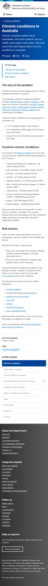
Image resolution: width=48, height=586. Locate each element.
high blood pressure (14, 307)
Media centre (7, 503)
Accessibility (7, 469)
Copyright (6, 472)
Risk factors (10, 77)
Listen (7, 56)
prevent (9, 276)
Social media (7, 484)
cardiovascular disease (27, 107)
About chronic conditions (13, 369)
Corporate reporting (10, 440)
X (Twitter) (6, 519)
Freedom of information (12, 447)
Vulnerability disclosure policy (14, 491)
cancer (14, 107)
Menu (9, 14)
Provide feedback (12, 549)
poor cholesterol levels (16, 311)
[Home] (24, 6)
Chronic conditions (12, 21)
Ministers (6, 437)
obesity (9, 304)
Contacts (7, 417)
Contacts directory (10, 453)
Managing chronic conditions (14, 387)
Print (17, 56)
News (6, 399)
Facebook (6, 513)
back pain (6, 107)
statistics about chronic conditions (24, 102)
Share (27, 56)
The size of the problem (15, 69)
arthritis (33, 104)
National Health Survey (26, 153)
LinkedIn (5, 516)
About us (6, 434)
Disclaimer (6, 475)
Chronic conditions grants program (16, 393)
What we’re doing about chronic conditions (19, 381)
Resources (7, 411)
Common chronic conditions (17, 73)
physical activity (30, 293)
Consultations (8, 510)
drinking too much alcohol (17, 296)
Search (41, 14)
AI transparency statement (13, 444)
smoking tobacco (13, 289)
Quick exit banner (9, 481)
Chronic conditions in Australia (15, 375)
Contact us (6, 450)
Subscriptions (8, 488)
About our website (10, 466)
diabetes (32, 110)
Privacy (5, 478)
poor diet (10, 300)
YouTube (5, 522)
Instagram (6, 525)
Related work (8, 405)
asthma (41, 104)
